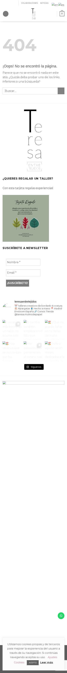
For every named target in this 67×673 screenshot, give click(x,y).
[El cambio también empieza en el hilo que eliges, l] (33, 330)
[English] (55, 4)
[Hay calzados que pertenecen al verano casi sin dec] (33, 351)
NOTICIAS (44, 3)
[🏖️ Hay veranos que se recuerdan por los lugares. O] (12, 351)
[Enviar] (61, 91)
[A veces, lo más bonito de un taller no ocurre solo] (12, 330)
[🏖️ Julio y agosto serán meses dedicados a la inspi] (54, 351)
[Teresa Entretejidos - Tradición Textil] (33, 13)
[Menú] (5, 14)
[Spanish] (61, 4)
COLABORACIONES (29, 3)
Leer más (46, 662)
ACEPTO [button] (33, 662)
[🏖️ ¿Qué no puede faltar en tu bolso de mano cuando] (54, 330)
